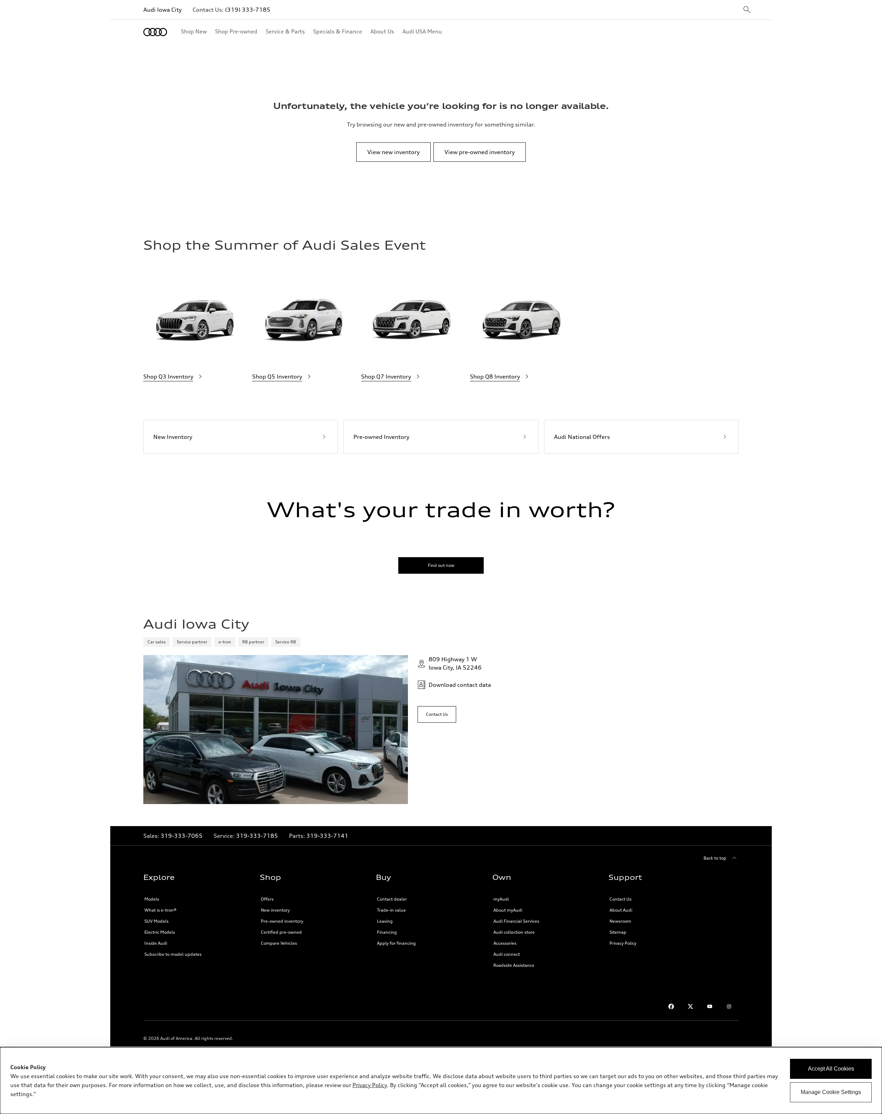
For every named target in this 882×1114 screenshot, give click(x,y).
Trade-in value (391, 910)
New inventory (275, 910)
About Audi (620, 910)
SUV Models (156, 921)
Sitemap (617, 932)
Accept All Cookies (831, 1069)
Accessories (504, 943)
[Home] (155, 32)
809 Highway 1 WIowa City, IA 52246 (455, 663)
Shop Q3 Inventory (168, 376)
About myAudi (507, 910)
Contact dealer (392, 899)
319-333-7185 (257, 835)
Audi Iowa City (162, 9)
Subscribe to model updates (173, 954)
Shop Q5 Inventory (277, 376)
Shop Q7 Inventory (386, 376)
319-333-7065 (182, 835)
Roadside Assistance (513, 965)
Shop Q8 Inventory (495, 376)
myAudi (501, 899)
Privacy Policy (622, 943)
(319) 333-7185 (247, 9)
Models (151, 899)
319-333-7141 (327, 835)
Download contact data (460, 684)
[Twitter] (690, 1006)
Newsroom (620, 921)
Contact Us (620, 899)
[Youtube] (709, 1006)
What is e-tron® (160, 910)
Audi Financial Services (516, 921)
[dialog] (441, 1080)
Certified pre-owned (281, 932)
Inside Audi (155, 943)
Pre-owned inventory (282, 921)
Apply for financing (396, 943)
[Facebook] (671, 1006)
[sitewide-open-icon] (747, 10)
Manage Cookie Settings (831, 1092)
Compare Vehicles (279, 943)
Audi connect (506, 954)
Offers (267, 899)
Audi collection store (514, 932)
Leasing (385, 921)
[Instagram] (729, 1006)
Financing (387, 932)
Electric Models (159, 932)
